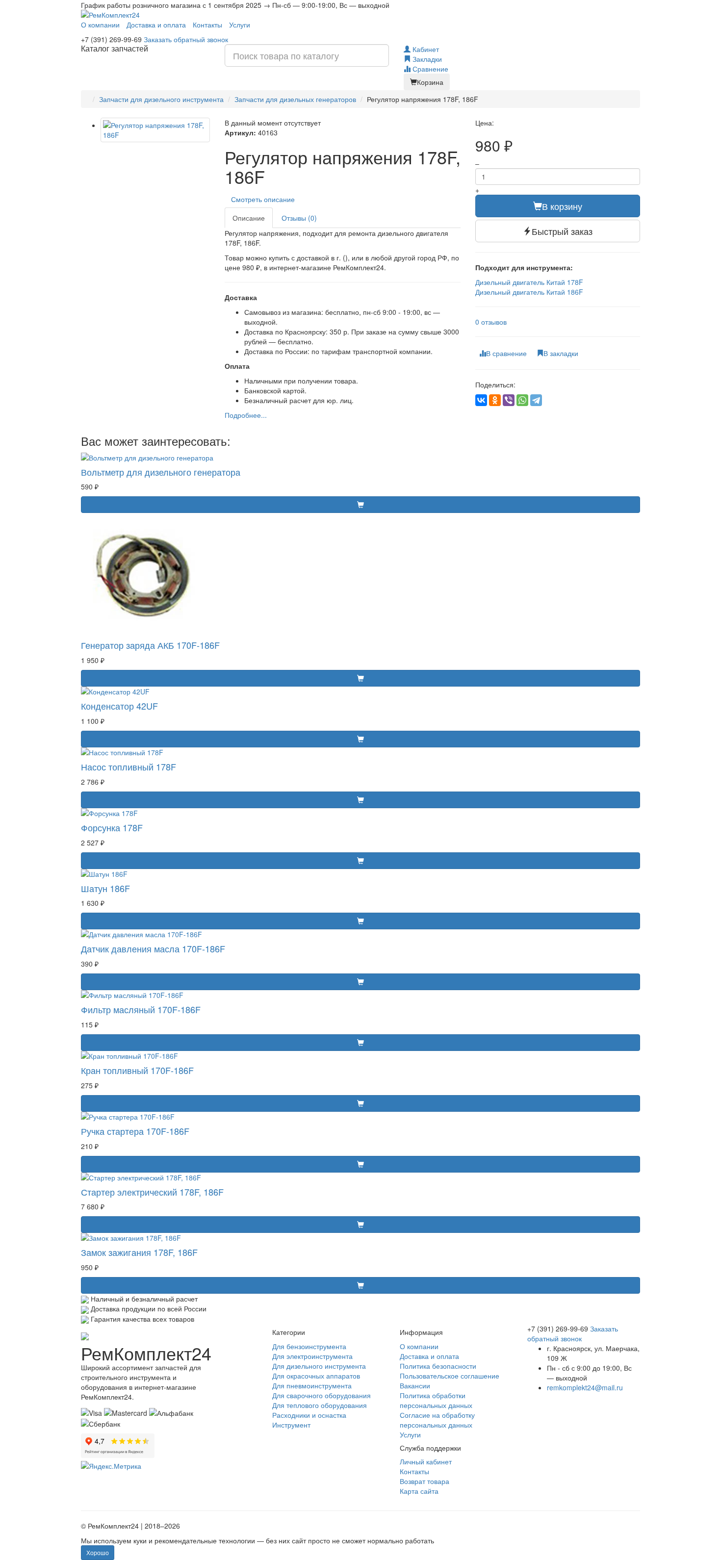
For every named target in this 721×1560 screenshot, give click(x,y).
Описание (248, 218)
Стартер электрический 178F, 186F (152, 1191)
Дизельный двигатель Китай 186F (529, 292)
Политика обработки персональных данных (436, 1400)
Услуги (239, 24)
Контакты (207, 24)
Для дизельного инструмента (319, 1366)
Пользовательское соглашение (449, 1376)
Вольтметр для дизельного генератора (160, 471)
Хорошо (97, 1552)
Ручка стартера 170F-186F (135, 1131)
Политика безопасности (438, 1366)
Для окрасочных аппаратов (316, 1376)
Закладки (426, 59)
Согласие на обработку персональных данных (437, 1420)
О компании (100, 24)
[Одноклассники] (495, 400)
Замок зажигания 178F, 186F (139, 1252)
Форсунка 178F (112, 827)
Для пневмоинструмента (312, 1385)
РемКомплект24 (146, 1352)
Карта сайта (419, 1491)
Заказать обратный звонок (186, 39)
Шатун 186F (105, 888)
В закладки (560, 353)
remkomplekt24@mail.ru (585, 1387)
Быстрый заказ (562, 231)
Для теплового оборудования (319, 1405)
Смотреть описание (265, 199)
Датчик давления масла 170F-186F (153, 948)
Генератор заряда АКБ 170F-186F (150, 645)
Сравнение (429, 69)
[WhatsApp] (522, 400)
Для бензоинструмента (309, 1346)
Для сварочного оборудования (321, 1395)
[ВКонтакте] (481, 400)
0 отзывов (491, 322)
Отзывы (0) (299, 218)
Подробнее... (246, 415)
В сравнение (506, 353)
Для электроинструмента (312, 1356)
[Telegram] (536, 400)
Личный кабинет (426, 1461)
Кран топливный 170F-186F (137, 1070)
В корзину (562, 206)
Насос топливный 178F (128, 766)
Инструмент (291, 1425)
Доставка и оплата (156, 24)
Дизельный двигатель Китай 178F (529, 282)
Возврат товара (424, 1481)
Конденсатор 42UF (119, 705)
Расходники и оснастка (309, 1415)
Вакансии (415, 1385)
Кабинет (425, 49)
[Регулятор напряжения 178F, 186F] (155, 130)
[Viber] (509, 400)
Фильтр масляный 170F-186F (141, 1009)
